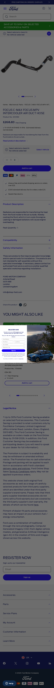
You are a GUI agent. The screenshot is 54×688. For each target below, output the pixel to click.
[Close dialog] (52, 326)
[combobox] (13, 345)
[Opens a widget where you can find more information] (9, 683)
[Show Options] (24, 345)
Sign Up (13, 350)
